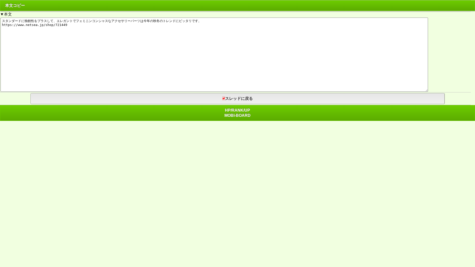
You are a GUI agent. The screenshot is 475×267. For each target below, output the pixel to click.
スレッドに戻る (239, 98)
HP (228, 110)
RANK (237, 110)
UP (247, 110)
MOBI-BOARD (237, 115)
